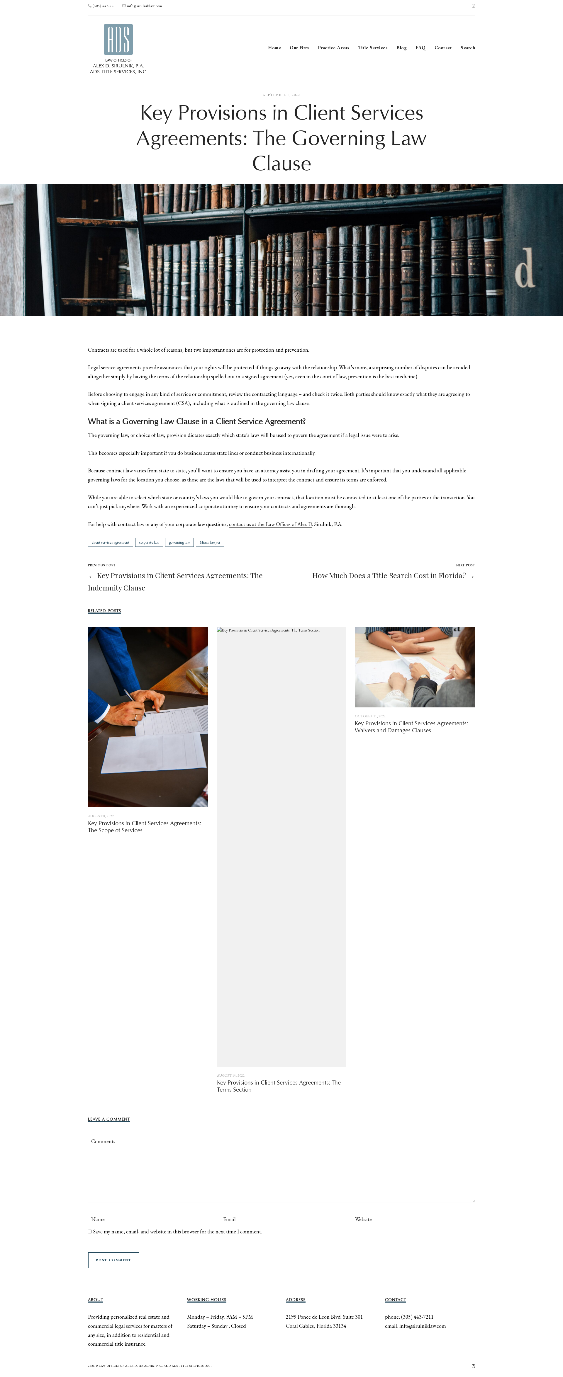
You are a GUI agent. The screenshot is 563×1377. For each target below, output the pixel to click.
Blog (401, 48)
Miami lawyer (210, 542)
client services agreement (110, 542)
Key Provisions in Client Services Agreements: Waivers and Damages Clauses (411, 727)
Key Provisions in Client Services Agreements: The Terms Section (279, 1086)
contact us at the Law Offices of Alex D (270, 524)
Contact (443, 48)
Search (468, 48)
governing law (179, 542)
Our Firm (299, 48)
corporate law (149, 542)
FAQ (420, 48)
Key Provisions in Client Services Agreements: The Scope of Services (144, 827)
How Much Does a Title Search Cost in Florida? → (393, 575)
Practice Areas (334, 48)
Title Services (373, 48)
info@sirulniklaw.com (144, 6)
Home (274, 48)
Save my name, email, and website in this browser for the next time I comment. (177, 1231)
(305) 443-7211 (105, 6)
